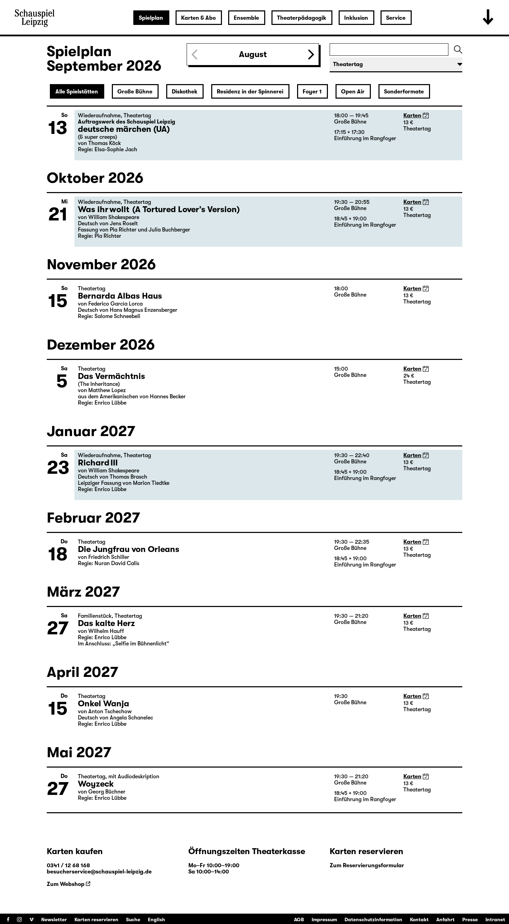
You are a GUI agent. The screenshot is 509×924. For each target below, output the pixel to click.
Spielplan (151, 18)
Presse (470, 919)
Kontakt (419, 919)
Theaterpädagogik (301, 18)
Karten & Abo (198, 18)
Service (395, 18)
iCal (426, 115)
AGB (299, 919)
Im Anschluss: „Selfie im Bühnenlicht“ (123, 644)
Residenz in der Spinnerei (250, 92)
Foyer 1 (312, 92)
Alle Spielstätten (76, 92)
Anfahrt (445, 919)
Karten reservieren (96, 919)
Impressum (324, 919)
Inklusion (356, 18)
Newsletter (54, 919)
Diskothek (184, 92)
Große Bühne (134, 92)
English (156, 919)
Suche (133, 919)
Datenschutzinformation (373, 919)
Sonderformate (404, 92)
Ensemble (246, 18)
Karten (412, 115)
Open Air (353, 92)
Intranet (495, 919)
